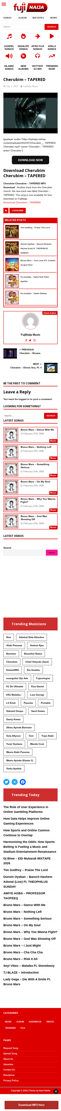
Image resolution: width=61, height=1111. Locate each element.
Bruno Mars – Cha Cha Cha (23, 952)
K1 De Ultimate (14, 686)
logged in (23, 399)
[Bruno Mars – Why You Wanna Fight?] (11, 508)
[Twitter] (6, 782)
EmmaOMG (12, 670)
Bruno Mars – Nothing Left (36, 447)
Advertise (8, 1064)
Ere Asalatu (33, 670)
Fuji (23, 1028)
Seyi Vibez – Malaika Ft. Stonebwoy (29, 965)
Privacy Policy (10, 1080)
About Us (8, 1059)
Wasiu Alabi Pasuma (17, 752)
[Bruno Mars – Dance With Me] (11, 439)
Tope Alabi (48, 735)
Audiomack (35, 1022)
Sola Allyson (13, 735)
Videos (50, 1022)
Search (7, 547)
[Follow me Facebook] (26, 340)
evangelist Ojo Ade (17, 678)
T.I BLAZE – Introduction (21, 972)
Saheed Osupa (14, 711)
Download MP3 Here (31, 1105)
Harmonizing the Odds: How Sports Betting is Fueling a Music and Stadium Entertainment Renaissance (29, 846)
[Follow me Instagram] (34, 340)
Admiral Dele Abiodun (31, 637)
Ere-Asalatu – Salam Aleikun (34, 293)
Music (8, 1022)
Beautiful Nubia (33, 653)
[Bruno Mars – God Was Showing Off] (11, 526)
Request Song (10, 1048)
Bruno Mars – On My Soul (35, 481)
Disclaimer (9, 1075)
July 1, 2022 (12, 86)
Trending (10, 1028)
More (53, 18)
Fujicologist (43, 678)
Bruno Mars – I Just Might (22, 945)
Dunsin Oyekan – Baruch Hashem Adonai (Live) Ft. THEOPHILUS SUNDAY (36, 248)
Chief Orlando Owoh (37, 661)
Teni (31, 735)
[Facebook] (23, 782)
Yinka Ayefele (14, 768)
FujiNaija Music (30, 86)
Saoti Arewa (38, 711)
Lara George (37, 694)
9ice (8, 637)
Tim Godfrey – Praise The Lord (35, 227)
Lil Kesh (11, 703)
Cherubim (17, 210)
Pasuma (28, 703)
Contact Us (9, 1069)
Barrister (11, 653)
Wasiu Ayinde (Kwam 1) (19, 760)
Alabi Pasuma (14, 645)
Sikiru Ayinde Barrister (19, 727)
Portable (45, 703)
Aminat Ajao (37, 645)
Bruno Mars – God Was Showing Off (29, 938)
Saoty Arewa (13, 719)
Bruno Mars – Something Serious (27, 918)
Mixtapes (38, 18)
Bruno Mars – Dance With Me (37, 429)
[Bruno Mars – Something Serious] (11, 474)
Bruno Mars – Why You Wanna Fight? (30, 932)
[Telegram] (15, 782)
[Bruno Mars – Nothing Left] (11, 456)
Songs (7, 18)
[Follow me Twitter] (30, 340)
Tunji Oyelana (14, 744)
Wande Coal (37, 744)
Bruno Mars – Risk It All (20, 959)
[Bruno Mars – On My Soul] (11, 491)
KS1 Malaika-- (14, 694)
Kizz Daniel (37, 686)
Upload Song (10, 1053)
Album (22, 18)
